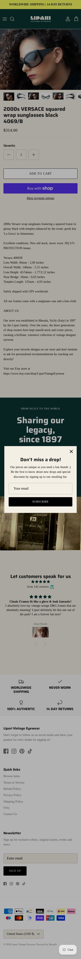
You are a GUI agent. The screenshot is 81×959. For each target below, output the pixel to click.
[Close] (71, 451)
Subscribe (40, 501)
